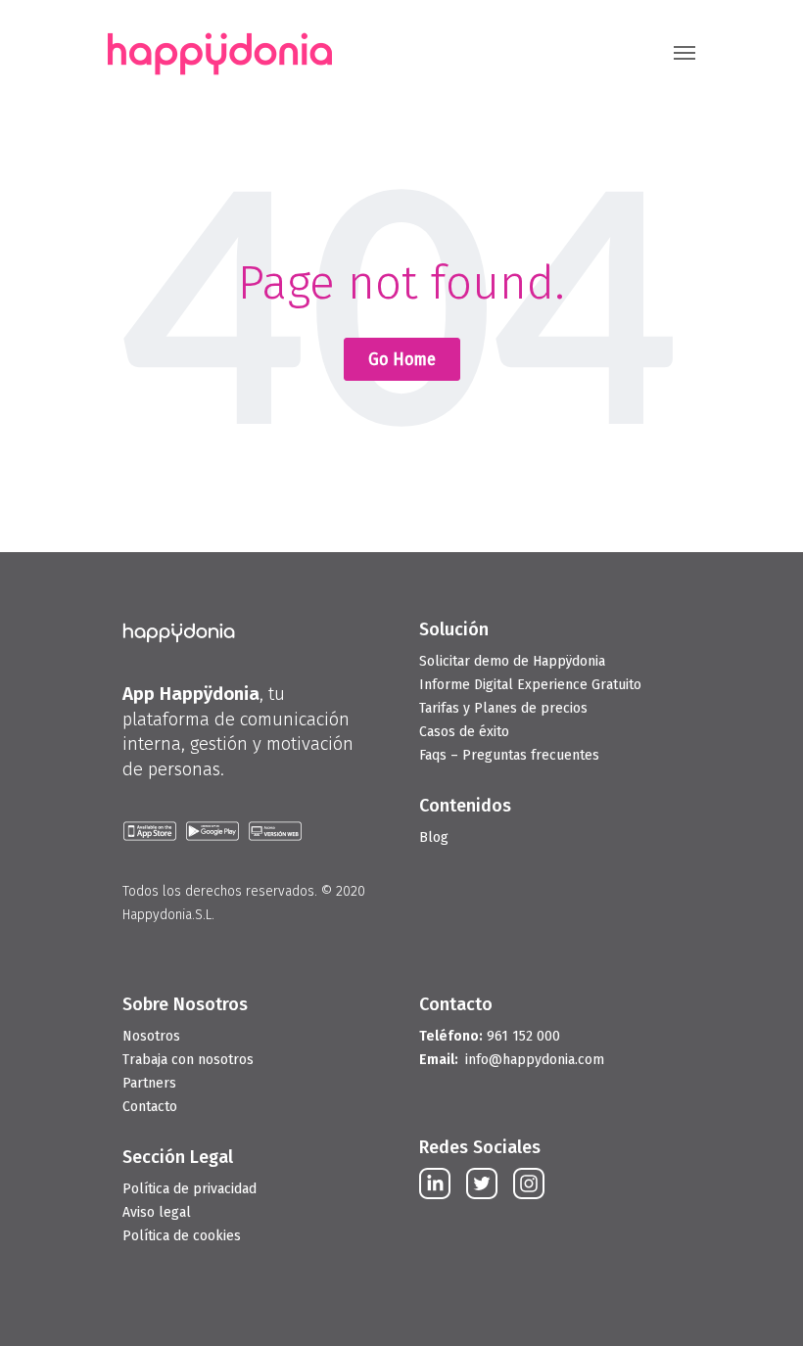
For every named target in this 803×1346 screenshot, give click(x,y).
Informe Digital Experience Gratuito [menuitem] (530, 684)
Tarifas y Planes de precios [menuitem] (503, 708)
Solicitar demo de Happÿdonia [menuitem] (512, 661)
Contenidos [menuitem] (465, 805)
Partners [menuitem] (149, 1083)
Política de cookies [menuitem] (181, 1236)
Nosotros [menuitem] (151, 1036)
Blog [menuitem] (434, 837)
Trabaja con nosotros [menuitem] (188, 1059)
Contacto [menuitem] (149, 1106)
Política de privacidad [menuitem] (189, 1189)
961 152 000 (489, 1036)
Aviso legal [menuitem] (156, 1212)
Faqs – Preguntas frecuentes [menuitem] (509, 755)
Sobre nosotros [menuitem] (185, 1004)
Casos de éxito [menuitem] (464, 731)
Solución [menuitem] (454, 629)
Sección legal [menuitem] (177, 1157)
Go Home (402, 359)
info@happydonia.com (534, 1059)
